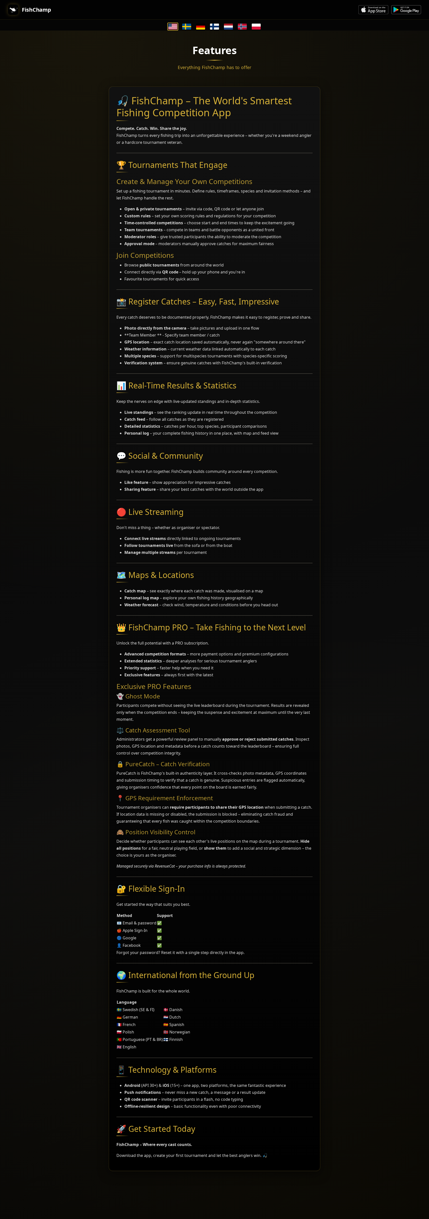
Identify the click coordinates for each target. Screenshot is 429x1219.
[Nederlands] (228, 27)
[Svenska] (186, 27)
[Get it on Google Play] (406, 9)
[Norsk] (242, 27)
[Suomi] (214, 27)
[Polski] (256, 27)
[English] (172, 27)
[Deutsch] (200, 27)
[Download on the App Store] (373, 9)
